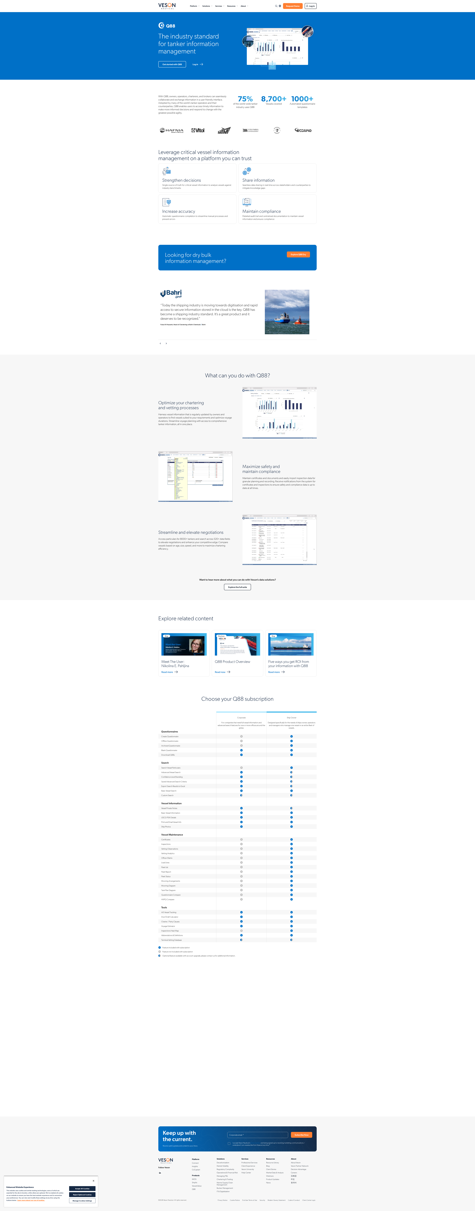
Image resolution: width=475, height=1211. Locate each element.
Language (280, 6)
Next (166, 343)
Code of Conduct (294, 1200)
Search (276, 6)
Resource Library (272, 1162)
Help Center (246, 1172)
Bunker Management (225, 1188)
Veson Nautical (166, 6)
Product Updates (272, 1179)
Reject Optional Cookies (82, 1195)
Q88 (193, 1189)
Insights (195, 1166)
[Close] (93, 1181)
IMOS (194, 1179)
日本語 (294, 1176)
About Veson (296, 1162)
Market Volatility (223, 1166)
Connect (195, 1163)
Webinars (270, 1176)
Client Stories (271, 1169)
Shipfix (194, 1182)
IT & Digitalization (223, 1191)
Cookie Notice (235, 1200)
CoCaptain (196, 1169)
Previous (160, 343)
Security (262, 1200)
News (268, 1182)
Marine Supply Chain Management (225, 1183)
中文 (293, 1179)
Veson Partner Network (300, 1166)
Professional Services (249, 1162)
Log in (195, 64)
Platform (193, 6)
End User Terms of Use (249, 1200)
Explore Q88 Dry (298, 254)
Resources (231, 6)
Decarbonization (223, 1162)
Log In (312, 6)
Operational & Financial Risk (227, 1172)
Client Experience (248, 1166)
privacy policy (255, 1143)
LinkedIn (160, 1173)
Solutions (206, 6)
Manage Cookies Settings (82, 1201)
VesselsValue (197, 1186)
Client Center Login (308, 1200)
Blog (268, 1166)
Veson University (247, 1169)
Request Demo (293, 6)
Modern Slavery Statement (276, 1200)
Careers (294, 1172)
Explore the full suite (237, 587)
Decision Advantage (298, 1169)
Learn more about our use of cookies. (31, 1200)
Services (218, 6)
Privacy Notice (222, 1200)
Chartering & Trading (225, 1179)
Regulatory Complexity (225, 1169)
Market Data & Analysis (275, 1172)
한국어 (294, 1182)
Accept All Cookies (82, 1188)
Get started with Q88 (172, 64)
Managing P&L (222, 1176)
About (243, 6)
